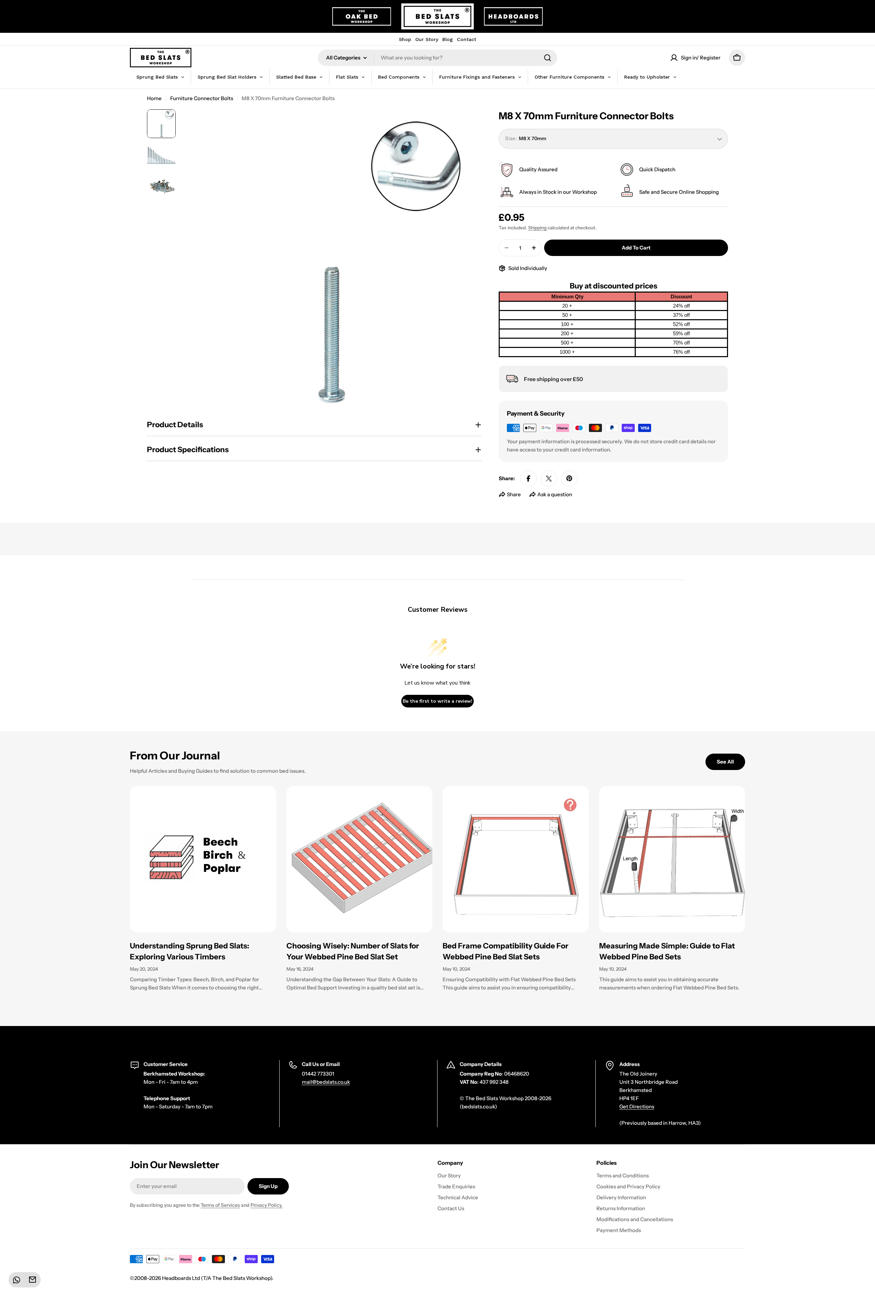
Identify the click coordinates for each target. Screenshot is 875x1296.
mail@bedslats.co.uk (326, 1082)
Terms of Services (220, 1205)
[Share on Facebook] (528, 478)
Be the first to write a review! (437, 701)
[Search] (547, 58)
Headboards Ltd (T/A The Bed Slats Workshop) (217, 1278)
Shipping (537, 227)
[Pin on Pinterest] (569, 478)
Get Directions (636, 1106)
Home (154, 98)
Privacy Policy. (267, 1205)
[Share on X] (549, 478)
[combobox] (437, 58)
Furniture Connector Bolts (201, 98)
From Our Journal (175, 755)
